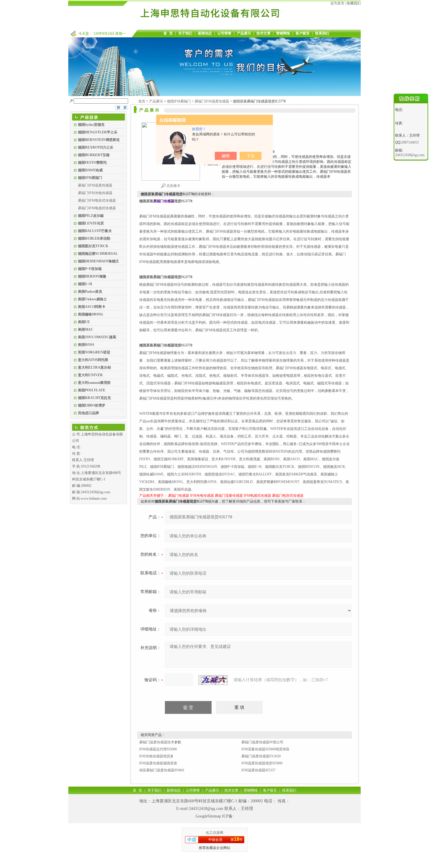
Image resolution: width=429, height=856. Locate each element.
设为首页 (337, 3)
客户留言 (303, 33)
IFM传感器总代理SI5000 (158, 749)
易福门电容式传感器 (288, 496)
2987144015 (410, 142)
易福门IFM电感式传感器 (97, 208)
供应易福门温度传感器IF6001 (161, 770)
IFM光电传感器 (202, 496)
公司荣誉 (224, 33)
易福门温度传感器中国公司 (262, 742)
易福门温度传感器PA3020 (261, 756)
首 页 (168, 33)
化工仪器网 (214, 833)
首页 (141, 101)
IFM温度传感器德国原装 (158, 763)
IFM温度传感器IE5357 (258, 770)
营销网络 (283, 33)
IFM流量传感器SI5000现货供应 (265, 749)
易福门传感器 (178, 496)
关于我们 (185, 33)
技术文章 (264, 33)
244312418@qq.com (206, 808)
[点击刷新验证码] (213, 680)
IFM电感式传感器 (257, 496)
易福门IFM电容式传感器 (97, 200)
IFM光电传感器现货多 (156, 756)
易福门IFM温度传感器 (95, 185)
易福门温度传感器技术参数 (160, 742)
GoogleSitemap (208, 816)
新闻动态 (205, 33)
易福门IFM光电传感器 (95, 193)
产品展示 (244, 33)
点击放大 (172, 186)
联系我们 (322, 33)
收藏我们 (354, 3)
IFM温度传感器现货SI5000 (261, 763)
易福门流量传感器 (229, 496)
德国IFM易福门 (179, 101)
